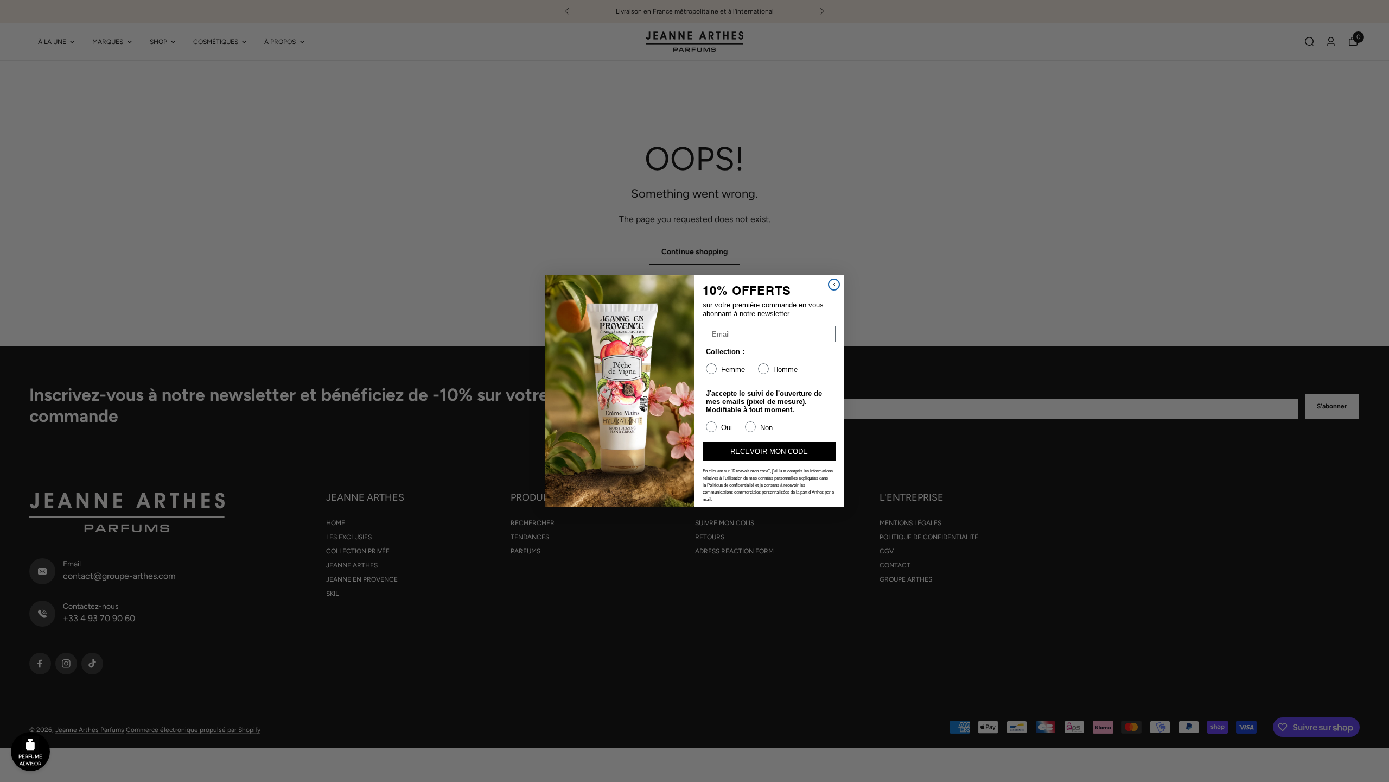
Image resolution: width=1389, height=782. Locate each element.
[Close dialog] (834, 284)
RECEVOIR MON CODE (769, 451)
